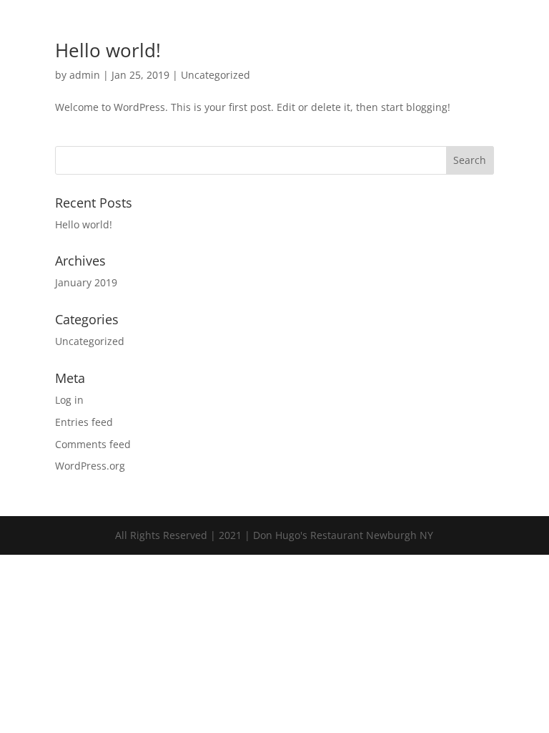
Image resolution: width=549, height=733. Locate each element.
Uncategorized (215, 75)
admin (84, 75)
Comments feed (93, 444)
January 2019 (86, 282)
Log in (69, 400)
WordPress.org (90, 465)
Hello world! (108, 50)
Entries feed (84, 422)
